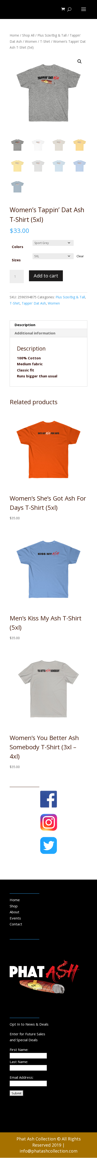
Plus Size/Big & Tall (52, 35)
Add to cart (46, 275)
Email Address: (21, 1077)
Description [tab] (25, 324)
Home (14, 35)
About (14, 912)
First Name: (19, 1049)
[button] (79, 61)
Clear (80, 256)
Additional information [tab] (35, 333)
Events (15, 918)
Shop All (28, 35)
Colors (17, 246)
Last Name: (19, 1061)
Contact (16, 924)
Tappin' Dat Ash (34, 303)
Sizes (16, 260)
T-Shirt (45, 41)
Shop (14, 906)
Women (31, 41)
